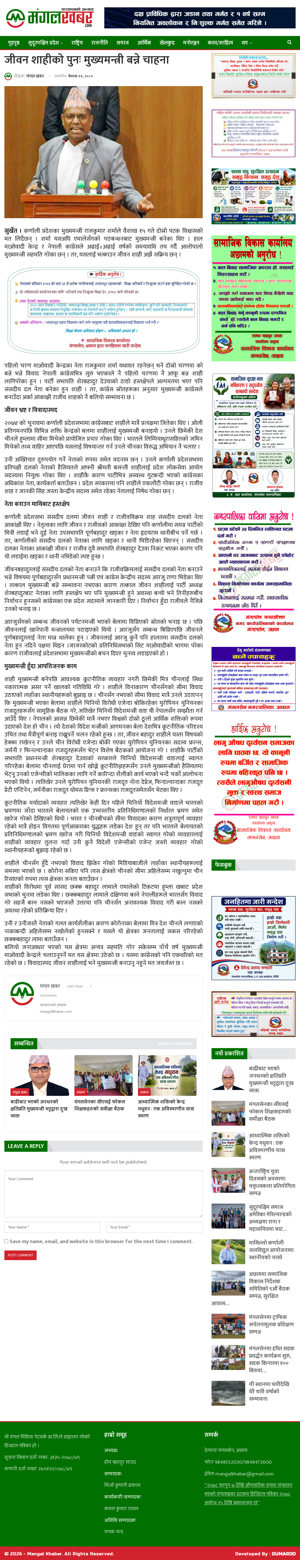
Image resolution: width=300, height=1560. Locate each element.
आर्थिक (144, 43)
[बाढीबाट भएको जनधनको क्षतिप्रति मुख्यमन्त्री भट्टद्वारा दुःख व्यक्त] (40, 1075)
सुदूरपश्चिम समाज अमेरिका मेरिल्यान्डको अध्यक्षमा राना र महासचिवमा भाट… (270, 1218)
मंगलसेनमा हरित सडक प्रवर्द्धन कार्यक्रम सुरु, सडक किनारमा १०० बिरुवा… (271, 1359)
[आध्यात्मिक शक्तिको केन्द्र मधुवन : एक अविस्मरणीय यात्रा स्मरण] (167, 1075)
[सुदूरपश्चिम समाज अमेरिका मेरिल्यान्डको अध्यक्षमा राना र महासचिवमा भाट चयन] (228, 1216)
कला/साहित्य (220, 43)
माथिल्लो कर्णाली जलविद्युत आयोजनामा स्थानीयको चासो (271, 1250)
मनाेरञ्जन (191, 43)
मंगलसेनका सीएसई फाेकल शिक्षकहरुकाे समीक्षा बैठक (270, 1112)
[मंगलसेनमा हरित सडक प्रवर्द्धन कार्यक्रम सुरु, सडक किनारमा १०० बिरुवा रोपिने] (228, 1357)
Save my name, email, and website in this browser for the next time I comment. (101, 1241)
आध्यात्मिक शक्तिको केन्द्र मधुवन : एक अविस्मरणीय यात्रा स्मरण (269, 1146)
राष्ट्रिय (77, 43)
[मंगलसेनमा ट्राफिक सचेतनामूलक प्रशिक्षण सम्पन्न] (228, 1326)
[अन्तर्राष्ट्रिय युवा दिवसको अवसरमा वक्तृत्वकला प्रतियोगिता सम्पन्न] (228, 1180)
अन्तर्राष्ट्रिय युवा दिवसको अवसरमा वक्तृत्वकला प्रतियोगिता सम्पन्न (272, 1182)
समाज (123, 43)
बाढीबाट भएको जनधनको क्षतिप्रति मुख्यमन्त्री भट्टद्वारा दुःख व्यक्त (271, 1079)
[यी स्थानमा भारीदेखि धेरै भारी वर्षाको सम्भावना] (228, 1393)
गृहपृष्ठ (14, 43)
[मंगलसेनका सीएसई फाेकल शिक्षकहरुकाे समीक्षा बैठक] (103, 1075)
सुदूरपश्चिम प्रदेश (43, 43)
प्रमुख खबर (20, 1092)
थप (245, 43)
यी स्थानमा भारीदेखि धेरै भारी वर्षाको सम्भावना (269, 1392)
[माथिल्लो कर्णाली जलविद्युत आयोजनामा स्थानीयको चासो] (228, 1251)
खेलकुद (167, 43)
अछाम (80, 1092)
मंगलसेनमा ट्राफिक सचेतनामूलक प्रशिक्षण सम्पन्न (271, 1325)
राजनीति (99, 43)
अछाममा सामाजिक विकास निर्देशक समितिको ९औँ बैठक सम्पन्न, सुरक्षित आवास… (251, 1289)
